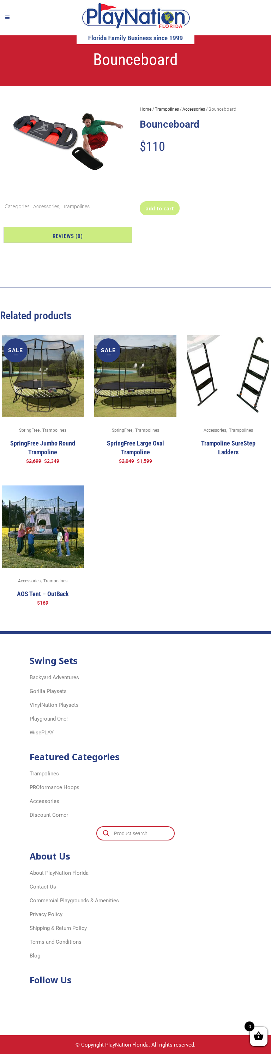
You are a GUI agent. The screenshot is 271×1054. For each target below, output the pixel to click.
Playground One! (49, 719)
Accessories (46, 206)
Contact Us (43, 887)
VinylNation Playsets (54, 705)
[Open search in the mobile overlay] (135, 833)
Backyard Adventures (54, 677)
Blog (35, 956)
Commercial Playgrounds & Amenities (74, 900)
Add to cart (159, 208)
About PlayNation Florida (59, 873)
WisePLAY (42, 732)
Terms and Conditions (56, 942)
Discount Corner (49, 815)
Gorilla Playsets (48, 691)
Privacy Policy (46, 914)
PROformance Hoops (54, 787)
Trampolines (76, 206)
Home (145, 109)
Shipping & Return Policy (58, 928)
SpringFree (29, 430)
